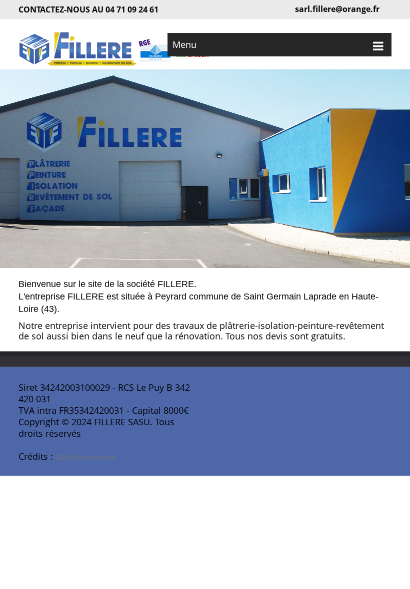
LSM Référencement (86, 457)
